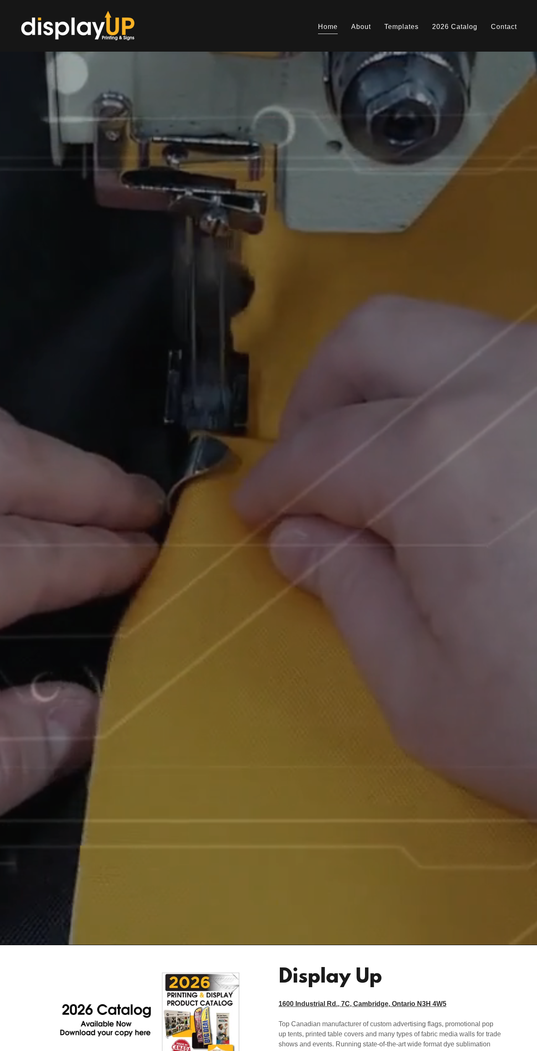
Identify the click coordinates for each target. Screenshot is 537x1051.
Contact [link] (504, 26)
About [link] (361, 26)
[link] (78, 25)
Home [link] (328, 26)
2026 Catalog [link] (454, 26)
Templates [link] (401, 26)
